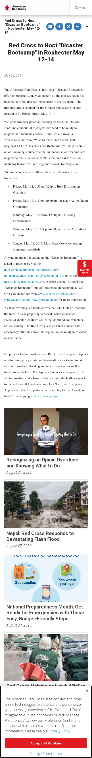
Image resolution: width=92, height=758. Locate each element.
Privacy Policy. (60, 731)
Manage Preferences (46, 753)
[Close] (87, 690)
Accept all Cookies (46, 743)
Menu (82, 8)
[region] (46, 722)
